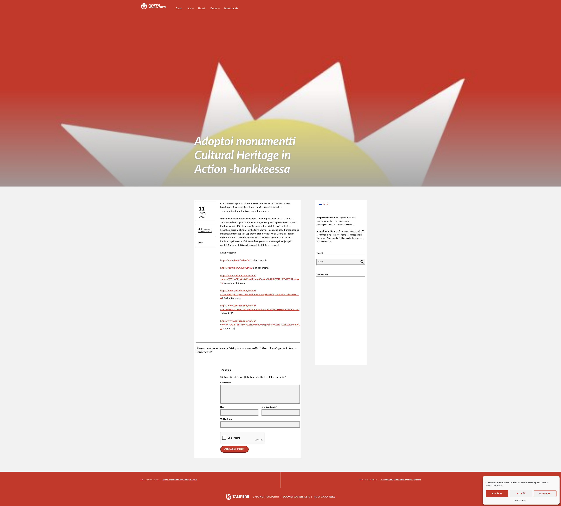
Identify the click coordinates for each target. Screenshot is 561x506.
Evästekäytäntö (519, 500)
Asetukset (545, 494)
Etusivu (179, 8)
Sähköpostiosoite (269, 407)
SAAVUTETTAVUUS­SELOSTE (296, 497)
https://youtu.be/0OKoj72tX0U (236, 268)
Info (189, 8)
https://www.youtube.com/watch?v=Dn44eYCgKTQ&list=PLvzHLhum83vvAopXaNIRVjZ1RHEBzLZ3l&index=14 (259, 294)
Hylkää (521, 494)
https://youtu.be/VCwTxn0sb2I (236, 260)
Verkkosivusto (226, 419)
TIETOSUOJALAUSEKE (324, 497)
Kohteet (213, 8)
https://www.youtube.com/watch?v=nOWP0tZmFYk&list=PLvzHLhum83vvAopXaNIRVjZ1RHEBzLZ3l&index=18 (260, 325)
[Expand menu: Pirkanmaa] (219, 8)
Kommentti (225, 383)
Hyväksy (497, 494)
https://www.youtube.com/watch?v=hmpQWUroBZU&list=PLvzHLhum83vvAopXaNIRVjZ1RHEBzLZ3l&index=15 (259, 279)
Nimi (223, 407)
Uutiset (201, 8)
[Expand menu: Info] (193, 8)
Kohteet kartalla (231, 8)
